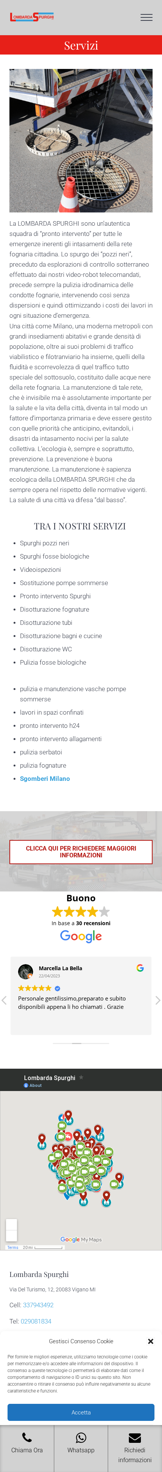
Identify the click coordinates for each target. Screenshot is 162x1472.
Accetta (81, 1412)
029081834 (36, 1321)
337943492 (38, 1305)
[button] (150, 1341)
